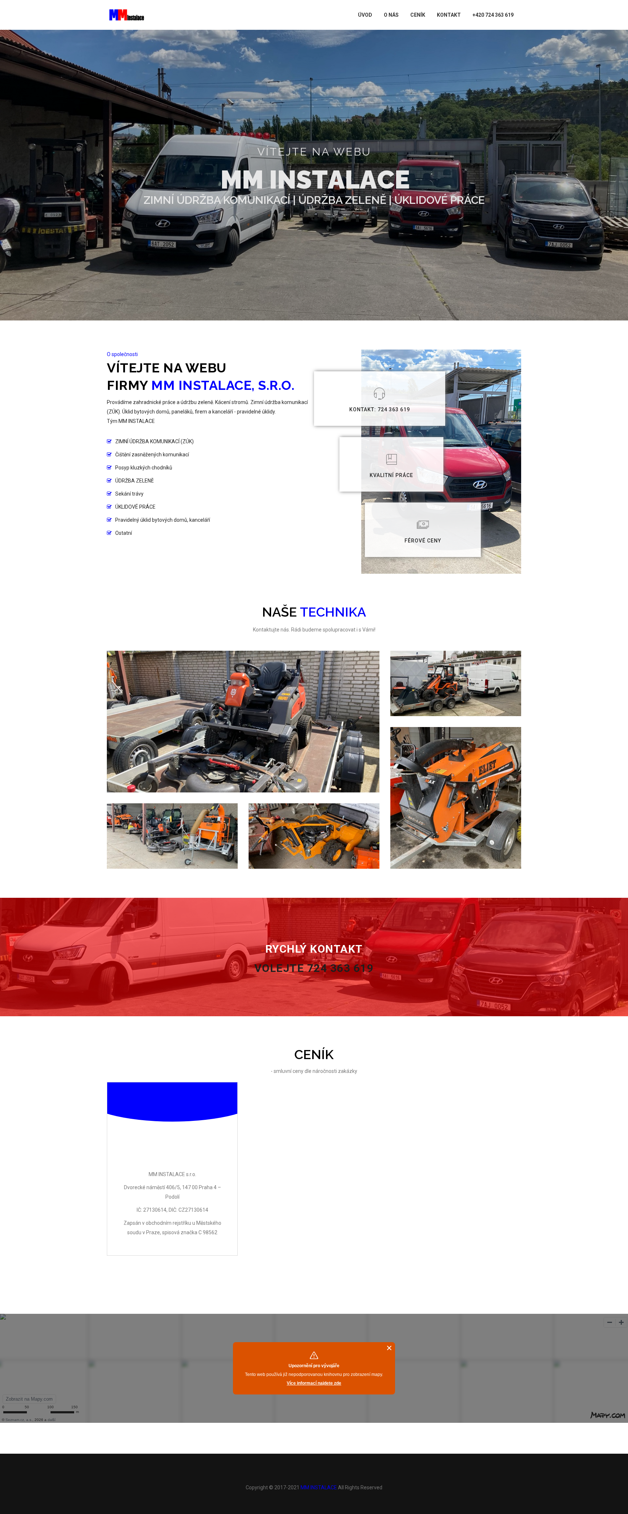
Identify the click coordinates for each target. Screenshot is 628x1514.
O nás (391, 15)
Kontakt (449, 15)
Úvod (365, 15)
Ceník (417, 15)
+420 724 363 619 (493, 15)
